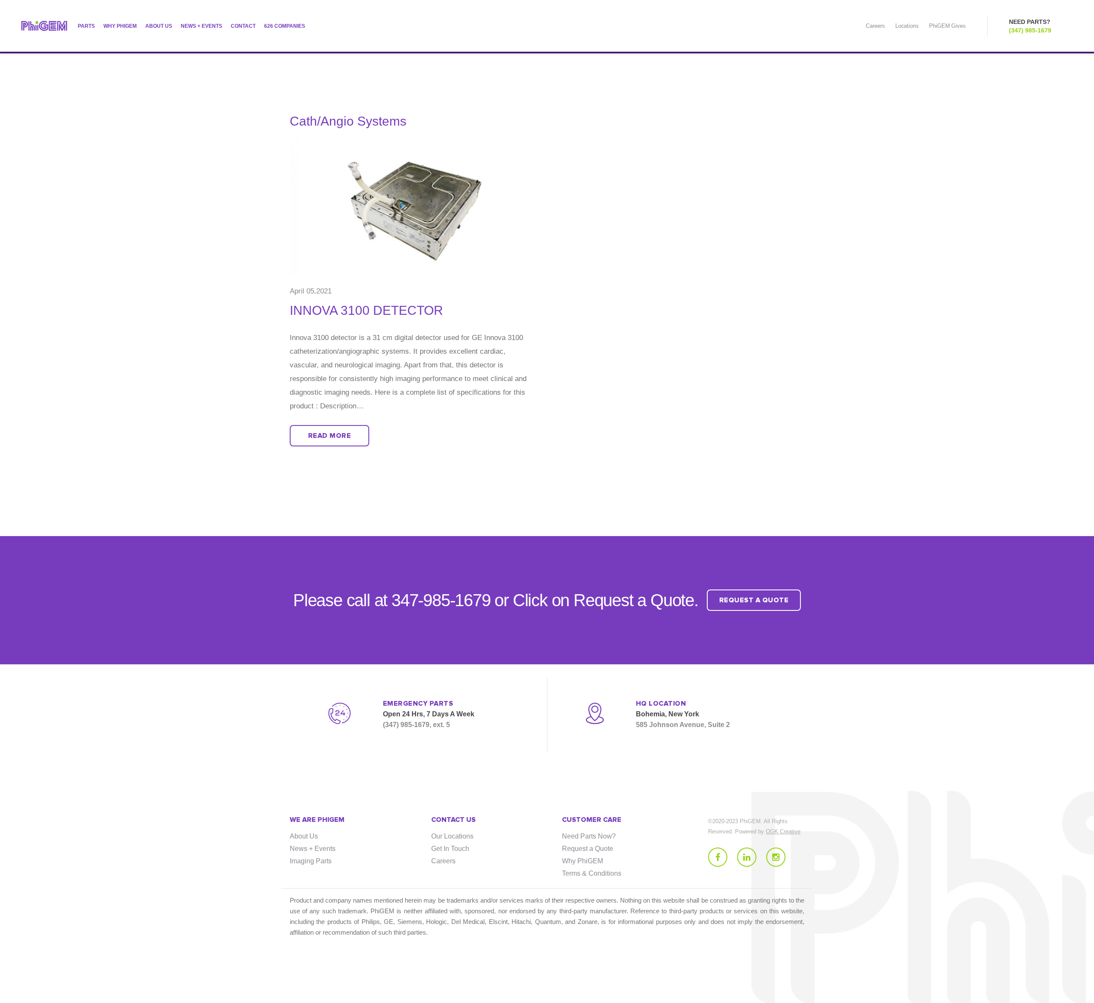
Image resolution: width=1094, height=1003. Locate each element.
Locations (907, 26)
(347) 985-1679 (1030, 30)
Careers (875, 26)
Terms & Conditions (591, 873)
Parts (86, 26)
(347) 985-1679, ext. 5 (416, 724)
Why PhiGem (120, 26)
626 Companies (284, 26)
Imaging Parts (311, 861)
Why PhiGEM (582, 861)
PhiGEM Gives (947, 26)
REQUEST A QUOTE (753, 600)
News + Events (201, 26)
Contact (243, 26)
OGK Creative (783, 831)
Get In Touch (450, 848)
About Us (158, 26)
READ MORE (329, 435)
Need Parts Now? (589, 836)
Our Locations (452, 836)
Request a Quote (587, 848)
